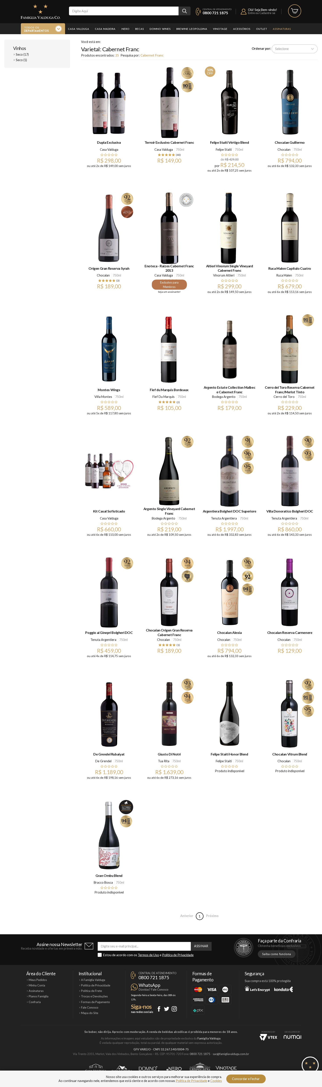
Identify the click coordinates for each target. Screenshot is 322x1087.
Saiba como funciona (276, 954)
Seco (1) (21, 60)
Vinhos (19, 48)
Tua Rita (163, 761)
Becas (139, 29)
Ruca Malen (284, 275)
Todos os (36, 29)
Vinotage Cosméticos (226, 1069)
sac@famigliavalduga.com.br (231, 1054)
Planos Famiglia (38, 996)
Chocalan (284, 149)
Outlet (261, 29)
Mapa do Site (89, 1013)
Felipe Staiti (224, 149)
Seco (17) (22, 54)
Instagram (174, 1009)
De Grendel (103, 761)
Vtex (268, 1037)
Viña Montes (103, 397)
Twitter (166, 1009)
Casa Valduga (78, 29)
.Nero (125, 29)
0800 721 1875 (215, 13)
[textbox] (124, 11)
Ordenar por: (261, 48)
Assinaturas (282, 29)
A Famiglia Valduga (93, 980)
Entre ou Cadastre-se (261, 13)
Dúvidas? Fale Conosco (153, 989)
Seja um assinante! (169, 291)
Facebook (159, 1009)
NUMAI (292, 1037)
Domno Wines (160, 29)
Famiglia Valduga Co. (40, 11)
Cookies (216, 1081)
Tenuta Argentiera (224, 518)
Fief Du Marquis (163, 397)
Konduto (283, 988)
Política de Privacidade (178, 955)
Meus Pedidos (38, 980)
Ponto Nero (174, 1069)
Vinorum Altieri (223, 275)
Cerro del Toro (284, 397)
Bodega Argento (223, 397)
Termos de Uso (148, 955)
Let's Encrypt (257, 988)
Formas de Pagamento (95, 1002)
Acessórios (241, 29)
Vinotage (220, 29)
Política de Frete (91, 991)
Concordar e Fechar (246, 1079)
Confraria (35, 1002)
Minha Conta (37, 985)
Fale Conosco (89, 1007)
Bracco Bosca (103, 882)
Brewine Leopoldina (191, 29)
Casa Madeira (105, 29)
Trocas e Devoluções (94, 996)
